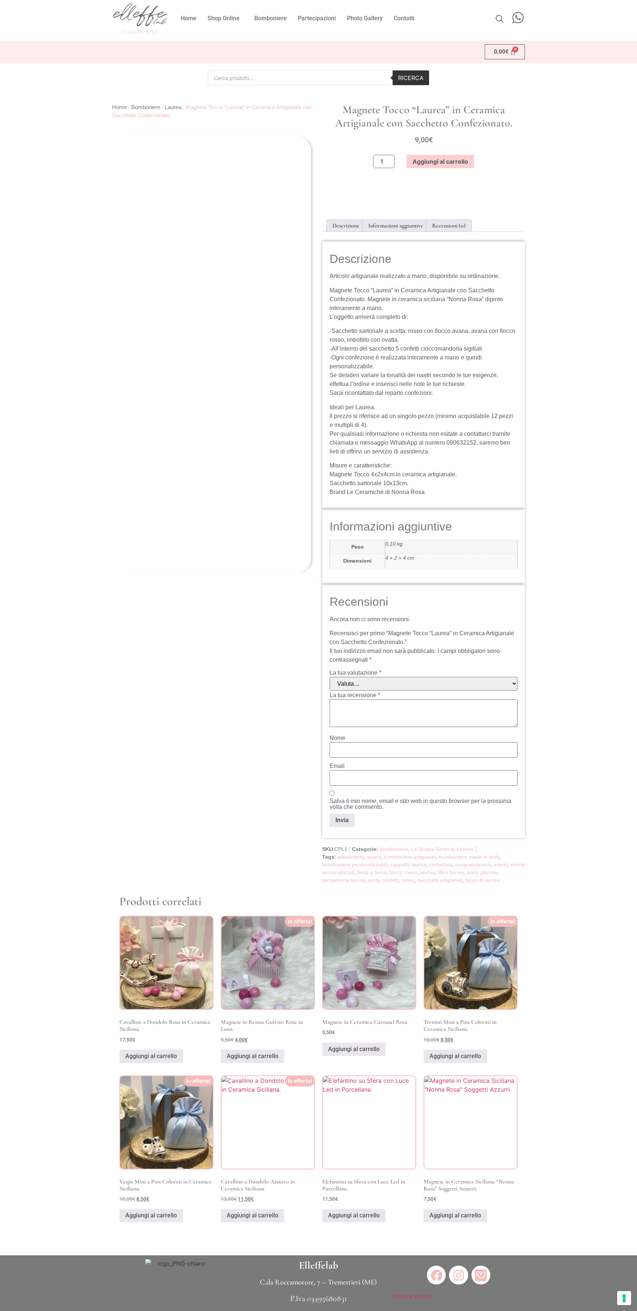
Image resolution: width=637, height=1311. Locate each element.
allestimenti (351, 857)
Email (337, 766)
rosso (408, 880)
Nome (337, 738)
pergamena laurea (343, 880)
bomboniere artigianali (410, 857)
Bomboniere (270, 18)
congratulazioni (473, 864)
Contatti (404, 18)
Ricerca (411, 77)
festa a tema (371, 872)
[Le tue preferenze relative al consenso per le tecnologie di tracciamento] (624, 1298)
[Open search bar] (499, 18)
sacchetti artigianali (440, 880)
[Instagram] (458, 1275)
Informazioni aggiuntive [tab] (395, 225)
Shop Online (224, 18)
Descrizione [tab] (346, 225)
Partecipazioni (317, 18)
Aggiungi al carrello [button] (151, 1056)
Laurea (173, 107)
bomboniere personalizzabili (354, 864)
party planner (482, 872)
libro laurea (451, 872)
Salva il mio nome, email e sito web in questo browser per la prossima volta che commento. (420, 804)
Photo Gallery (365, 18)
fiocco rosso (403, 872)
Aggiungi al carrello (440, 161)
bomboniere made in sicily (469, 857)
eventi (501, 864)
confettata (440, 864)
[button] (225, 18)
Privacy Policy (412, 1296)
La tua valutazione (355, 673)
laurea (427, 872)
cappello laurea (408, 864)
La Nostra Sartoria (432, 849)
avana (374, 857)
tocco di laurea (482, 880)
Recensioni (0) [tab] (449, 225)
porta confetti (383, 880)
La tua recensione (355, 695)
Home (188, 18)
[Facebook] (436, 1275)
